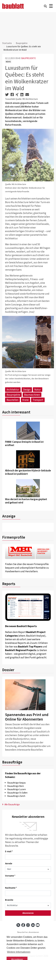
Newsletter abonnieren (28, 932)
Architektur (13, 389)
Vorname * (10, 875)
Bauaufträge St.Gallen (17, 792)
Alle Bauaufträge (12, 804)
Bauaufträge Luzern (16, 789)
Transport (38, 399)
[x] (18, 925)
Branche (9, 899)
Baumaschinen (32, 394)
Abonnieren (28, 913)
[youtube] (38, 925)
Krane (25, 399)
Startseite (7, 43)
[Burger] (51, 6)
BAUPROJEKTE (28, 58)
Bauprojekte (21, 43)
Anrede (8, 863)
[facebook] (23, 925)
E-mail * (9, 851)
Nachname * (11, 887)
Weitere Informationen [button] (18, 952)
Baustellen (12, 399)
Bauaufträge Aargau (16, 782)
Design (26, 389)
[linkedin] (33, 925)
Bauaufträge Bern (15, 786)
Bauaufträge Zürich (16, 796)
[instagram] (28, 925)
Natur (37, 389)
